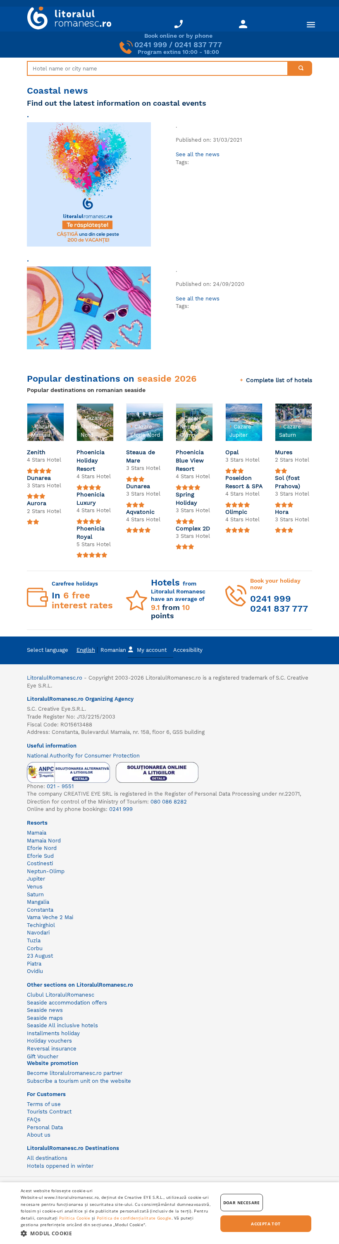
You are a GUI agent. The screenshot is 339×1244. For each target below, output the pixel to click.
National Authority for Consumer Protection (83, 756)
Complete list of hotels (279, 380)
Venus (35, 886)
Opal (232, 452)
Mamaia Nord (44, 840)
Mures (283, 452)
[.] (89, 184)
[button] (116, 1233)
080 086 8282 (168, 802)
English (85, 650)
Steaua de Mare (140, 456)
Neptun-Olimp (45, 871)
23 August (40, 956)
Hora (282, 511)
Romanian (113, 650)
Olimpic (236, 511)
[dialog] (169, 1213)
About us (38, 1135)
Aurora (36, 503)
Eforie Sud (40, 856)
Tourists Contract (49, 1111)
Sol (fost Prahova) (287, 481)
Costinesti (40, 863)
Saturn (35, 894)
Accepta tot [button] (265, 1224)
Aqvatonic (140, 511)
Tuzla (34, 940)
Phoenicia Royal (90, 532)
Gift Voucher (42, 1056)
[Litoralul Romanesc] (66, 19)
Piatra (34, 964)
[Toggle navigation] (310, 24)
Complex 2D (193, 528)
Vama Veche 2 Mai (50, 917)
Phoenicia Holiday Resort (90, 460)
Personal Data (45, 1127)
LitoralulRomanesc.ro (54, 678)
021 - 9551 (60, 786)
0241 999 (150, 44)
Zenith (36, 452)
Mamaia (36, 833)
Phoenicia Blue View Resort (190, 460)
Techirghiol (41, 925)
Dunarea (39, 477)
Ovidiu (35, 971)
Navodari (38, 932)
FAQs (34, 1119)
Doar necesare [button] (241, 1202)
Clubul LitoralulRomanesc (60, 995)
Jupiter (36, 879)
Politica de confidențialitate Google (134, 1218)
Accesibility (188, 650)
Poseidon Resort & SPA (244, 481)
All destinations (47, 1158)
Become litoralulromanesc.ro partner (74, 1073)
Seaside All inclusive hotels (62, 1025)
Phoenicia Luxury (90, 498)
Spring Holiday (186, 498)
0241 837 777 (198, 44)
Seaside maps (45, 1018)
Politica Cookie (75, 1218)
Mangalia (38, 902)
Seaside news (45, 1010)
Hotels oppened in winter (60, 1166)
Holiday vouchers (49, 1041)
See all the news (198, 154)
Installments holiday (53, 1033)
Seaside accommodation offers (67, 1003)
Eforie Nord (42, 848)
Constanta (40, 910)
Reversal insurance (51, 1049)
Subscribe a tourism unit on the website (79, 1081)
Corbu (35, 948)
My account (152, 650)
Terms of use (44, 1104)
